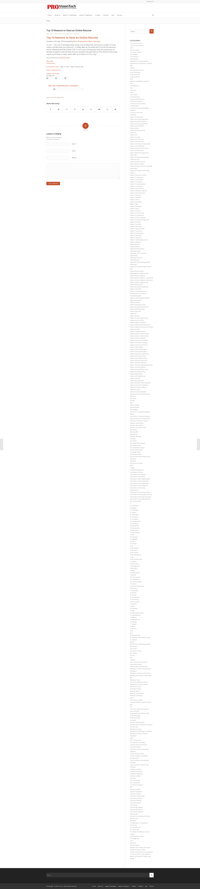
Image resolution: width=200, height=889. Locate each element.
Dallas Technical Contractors (139, 345)
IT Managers (134, 568)
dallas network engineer (137, 276)
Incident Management (137, 470)
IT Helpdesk (133, 539)
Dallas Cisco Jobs (135, 137)
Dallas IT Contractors (136, 186)
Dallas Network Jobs (136, 284)
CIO (131, 83)
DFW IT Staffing (134, 405)
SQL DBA (132, 778)
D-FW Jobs (133, 115)
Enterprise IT (134, 434)
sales (131, 738)
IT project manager (136, 582)
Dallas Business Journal (137, 130)
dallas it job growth (136, 202)
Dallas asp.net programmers (139, 124)
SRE (131, 787)
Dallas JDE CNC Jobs (136, 258)
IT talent (132, 626)
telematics (133, 821)
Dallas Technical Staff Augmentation (141, 365)
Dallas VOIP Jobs (135, 378)
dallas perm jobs (135, 302)
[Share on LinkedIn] (83, 109)
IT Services (133, 604)
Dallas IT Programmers (137, 215)
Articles (132, 68)
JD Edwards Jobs (135, 635)
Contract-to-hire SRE (136, 112)
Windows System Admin (137, 850)
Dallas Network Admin (137, 271)
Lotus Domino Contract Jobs (138, 662)
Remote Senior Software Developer (141, 725)
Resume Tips (134, 727)
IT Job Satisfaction (135, 555)
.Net (131, 48)
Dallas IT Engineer (135, 197)
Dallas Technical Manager (138, 349)
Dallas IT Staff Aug (135, 238)
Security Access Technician (138, 745)
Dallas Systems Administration (139, 334)
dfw (131, 403)
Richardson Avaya (135, 729)
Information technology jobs (139, 485)
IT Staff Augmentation (137, 613)
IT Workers (133, 628)
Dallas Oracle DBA (135, 289)
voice (131, 841)
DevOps (132, 401)
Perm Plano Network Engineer (139, 709)
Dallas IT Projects (135, 222)
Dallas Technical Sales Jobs (138, 360)
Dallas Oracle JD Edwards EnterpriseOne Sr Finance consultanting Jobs (138, 293)
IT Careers (133, 512)
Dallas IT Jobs (134, 204)
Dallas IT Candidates (136, 177)
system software (135, 789)
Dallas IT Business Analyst (138, 175)
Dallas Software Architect (138, 322)
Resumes (96, 41)
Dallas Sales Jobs (135, 311)
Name (74, 144)
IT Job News (133, 550)
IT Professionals (135, 577)
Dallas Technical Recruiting (138, 358)
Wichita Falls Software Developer (140, 847)
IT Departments (135, 528)
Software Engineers (136, 771)
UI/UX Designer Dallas (137, 836)
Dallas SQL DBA (135, 329)
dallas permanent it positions (139, 307)
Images (132, 468)
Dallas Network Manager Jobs (139, 287)
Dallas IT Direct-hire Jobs (137, 193)
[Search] (152, 15)
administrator (134, 59)
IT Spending (133, 608)
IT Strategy (133, 622)
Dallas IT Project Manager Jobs (139, 220)
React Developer (135, 718)
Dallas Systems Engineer (138, 338)
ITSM (131, 631)
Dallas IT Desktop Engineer (138, 191)
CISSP (132, 92)
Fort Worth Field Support (137, 443)
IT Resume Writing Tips (137, 586)
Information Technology (137, 477)
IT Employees (134, 530)
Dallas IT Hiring (134, 200)
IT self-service (134, 599)
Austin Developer (135, 72)
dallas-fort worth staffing (138, 387)
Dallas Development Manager (139, 157)
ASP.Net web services (137, 70)
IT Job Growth (134, 548)
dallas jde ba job (135, 251)
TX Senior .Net (134, 829)
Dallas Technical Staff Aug (138, 363)
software (133, 767)
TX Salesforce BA (135, 827)
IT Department (134, 526)
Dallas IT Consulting (136, 182)
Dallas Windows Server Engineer (140, 383)
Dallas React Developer (137, 309)
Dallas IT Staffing (135, 242)
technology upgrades (136, 812)
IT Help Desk (134, 537)
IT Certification (134, 515)
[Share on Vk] (99, 109)
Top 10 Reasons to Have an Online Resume (72, 37)
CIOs (131, 88)
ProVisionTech (50, 63)
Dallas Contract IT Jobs (137, 141)
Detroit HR (133, 398)
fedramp (133, 439)
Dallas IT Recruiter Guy (53, 70)
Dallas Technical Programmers (139, 354)
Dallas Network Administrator (139, 273)
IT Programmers (135, 579)
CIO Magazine (134, 86)
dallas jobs (133, 264)
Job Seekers (134, 653)
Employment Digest (64, 58)
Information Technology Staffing (140, 499)
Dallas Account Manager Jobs (139, 119)
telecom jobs (134, 814)
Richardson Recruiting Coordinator (141, 731)
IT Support (133, 624)
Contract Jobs (134, 106)
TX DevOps (133, 825)
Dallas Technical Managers (138, 351)
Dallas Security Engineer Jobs (139, 318)
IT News (132, 570)
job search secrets (136, 651)
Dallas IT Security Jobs (137, 233)
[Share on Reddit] (107, 109)
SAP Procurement (135, 740)
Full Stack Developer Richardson (140, 456)
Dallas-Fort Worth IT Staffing (139, 385)
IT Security (133, 595)
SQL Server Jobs (135, 783)
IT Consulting (134, 519)
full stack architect (135, 454)
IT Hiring (132, 541)
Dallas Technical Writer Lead (139, 369)
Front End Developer (136, 450)
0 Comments (57, 33)
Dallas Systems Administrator (139, 336)
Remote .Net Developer (137, 722)
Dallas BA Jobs (134, 128)
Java (131, 633)
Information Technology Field (139, 481)
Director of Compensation (138, 427)
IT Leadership (134, 564)
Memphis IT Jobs (135, 680)
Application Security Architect (139, 61)
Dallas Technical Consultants (139, 340)
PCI (131, 707)
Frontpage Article (135, 452)
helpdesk (133, 461)
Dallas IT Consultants (136, 179)
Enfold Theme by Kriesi (70, 886)
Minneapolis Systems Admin (139, 684)
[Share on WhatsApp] (67, 109)
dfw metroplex (134, 407)
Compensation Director (137, 99)
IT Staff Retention (135, 615)
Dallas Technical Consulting (138, 343)
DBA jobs (133, 396)
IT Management (135, 566)
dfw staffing (134, 410)
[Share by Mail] (115, 109)
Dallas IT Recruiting (136, 226)
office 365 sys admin (136, 700)
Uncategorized (68, 33)
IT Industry (133, 544)
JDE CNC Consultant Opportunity (140, 644)
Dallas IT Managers (136, 206)
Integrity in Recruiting (52, 73)
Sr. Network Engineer (136, 785)
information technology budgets (140, 479)
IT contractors (134, 523)
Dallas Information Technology (139, 170)
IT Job (131, 546)
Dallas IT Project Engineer (138, 217)
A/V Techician (134, 57)
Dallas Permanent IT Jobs (138, 305)
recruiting (133, 720)
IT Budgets (133, 508)
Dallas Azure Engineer (137, 126)
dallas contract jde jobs (137, 146)
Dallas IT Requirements (137, 229)
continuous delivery (136, 101)
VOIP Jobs (133, 843)
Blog (48, 21)
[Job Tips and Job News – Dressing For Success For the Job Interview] (1, 444)
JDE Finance (133, 646)
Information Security (136, 472)
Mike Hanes (50, 61)
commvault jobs (135, 97)
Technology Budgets (136, 807)
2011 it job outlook (135, 52)
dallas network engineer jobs (139, 282)
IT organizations (135, 573)
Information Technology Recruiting (141, 494)
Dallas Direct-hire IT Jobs (137, 162)
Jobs (131, 657)
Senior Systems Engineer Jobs (139, 765)
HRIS (131, 465)
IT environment (134, 532)
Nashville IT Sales (135, 689)
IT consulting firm (135, 521)
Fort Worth (133, 441)
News (132, 698)
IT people (133, 575)
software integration (136, 774)
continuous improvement (138, 104)
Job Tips (132, 655)
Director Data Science (137, 425)
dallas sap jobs (135, 316)
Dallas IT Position (135, 211)
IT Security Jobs (134, 597)
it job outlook (134, 553)
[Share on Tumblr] (91, 109)
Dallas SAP (133, 313)
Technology (133, 805)
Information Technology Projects (140, 492)
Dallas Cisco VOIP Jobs (137, 139)
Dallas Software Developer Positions (141, 327)
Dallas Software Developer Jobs (140, 325)
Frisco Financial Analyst (137, 448)
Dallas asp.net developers (138, 121)
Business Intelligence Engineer (139, 81)
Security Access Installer (137, 742)
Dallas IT (132, 173)
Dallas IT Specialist (136, 235)
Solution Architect (135, 776)
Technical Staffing (135, 800)
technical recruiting (136, 798)
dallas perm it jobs (136, 300)
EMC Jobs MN (134, 432)
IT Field (132, 535)
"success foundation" (137, 45)
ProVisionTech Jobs (52, 67)
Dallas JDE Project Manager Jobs (140, 262)
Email (74, 151)
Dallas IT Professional (137, 213)
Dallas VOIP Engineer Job (138, 376)
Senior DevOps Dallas (137, 754)
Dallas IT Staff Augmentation (139, 240)
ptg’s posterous (60, 97)
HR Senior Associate (136, 463)
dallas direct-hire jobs (137, 164)
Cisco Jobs (133, 90)
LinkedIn (132, 660)
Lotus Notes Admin (136, 664)
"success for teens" (136, 43)
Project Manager (135, 716)
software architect (135, 769)
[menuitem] (49, 15)
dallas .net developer (136, 117)
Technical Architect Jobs (137, 796)
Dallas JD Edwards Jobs (137, 249)
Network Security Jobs (137, 693)
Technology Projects (136, 809)
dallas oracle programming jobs (140, 298)
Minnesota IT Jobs (135, 687)
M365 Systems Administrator (139, 666)
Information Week (135, 501)
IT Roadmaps (134, 591)
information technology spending (140, 497)
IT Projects (133, 584)
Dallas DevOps (134, 159)
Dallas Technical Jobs (136, 347)
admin (77, 33)
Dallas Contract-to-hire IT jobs (139, 148)
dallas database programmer (139, 153)
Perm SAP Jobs (134, 711)
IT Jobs (132, 557)
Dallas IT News (134, 208)
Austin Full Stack (135, 74)
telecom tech (134, 818)
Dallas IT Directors (135, 195)
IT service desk (134, 602)
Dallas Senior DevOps (137, 320)
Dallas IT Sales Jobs (136, 231)
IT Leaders (133, 561)
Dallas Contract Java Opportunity (140, 144)
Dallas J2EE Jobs (135, 244)
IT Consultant (134, 517)
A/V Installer (134, 54)
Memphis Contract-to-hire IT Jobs (140, 673)
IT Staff (132, 611)
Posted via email (50, 97)
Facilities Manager (135, 436)
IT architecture (134, 506)
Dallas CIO (133, 133)
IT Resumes (133, 588)
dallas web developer (137, 381)
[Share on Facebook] (50, 109)
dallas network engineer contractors (141, 280)
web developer (135, 845)
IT (130, 503)
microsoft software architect (139, 682)
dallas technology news (137, 372)
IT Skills (132, 606)
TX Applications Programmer (139, 823)
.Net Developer (134, 50)
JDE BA (132, 642)
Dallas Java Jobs (135, 246)
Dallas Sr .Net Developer (137, 331)
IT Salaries (133, 593)
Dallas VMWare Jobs (136, 374)
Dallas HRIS (133, 168)
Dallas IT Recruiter (135, 224)
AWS (131, 79)
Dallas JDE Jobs (134, 260)
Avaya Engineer (135, 77)
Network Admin (135, 691)
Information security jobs (138, 474)
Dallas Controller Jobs (137, 150)
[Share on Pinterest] (75, 109)
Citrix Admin (133, 95)
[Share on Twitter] (59, 109)
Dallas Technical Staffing (137, 367)
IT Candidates (134, 510)
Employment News (85, 41)
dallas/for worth (135, 389)
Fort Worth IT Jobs (135, 445)
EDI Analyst (133, 430)
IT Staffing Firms (135, 619)
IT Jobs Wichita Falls (136, 559)
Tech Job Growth (135, 794)
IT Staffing (133, 617)
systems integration (136, 791)
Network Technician (136, 695)
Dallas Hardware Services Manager (141, 166)
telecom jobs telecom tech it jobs (140, 816)
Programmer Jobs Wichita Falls (139, 713)
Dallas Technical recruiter (138, 356)
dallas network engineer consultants (141, 278)
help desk (133, 459)
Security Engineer (135, 747)
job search (133, 649)
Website (74, 157)
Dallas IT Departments (137, 188)
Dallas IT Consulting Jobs (137, 184)
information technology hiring (139, 483)
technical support (135, 803)
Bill (74, 41)
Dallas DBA (133, 155)
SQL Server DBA (135, 780)
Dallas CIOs (133, 135)
